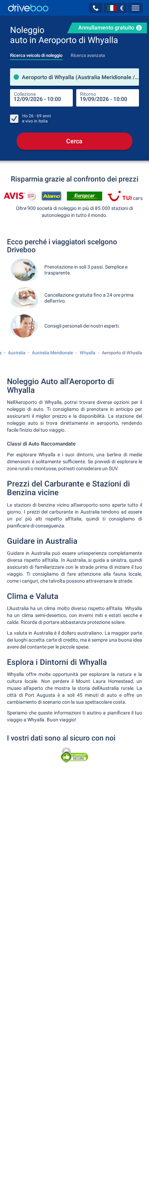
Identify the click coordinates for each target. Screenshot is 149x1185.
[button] (96, 8)
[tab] (36, 53)
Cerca (74, 141)
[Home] (28, 8)
